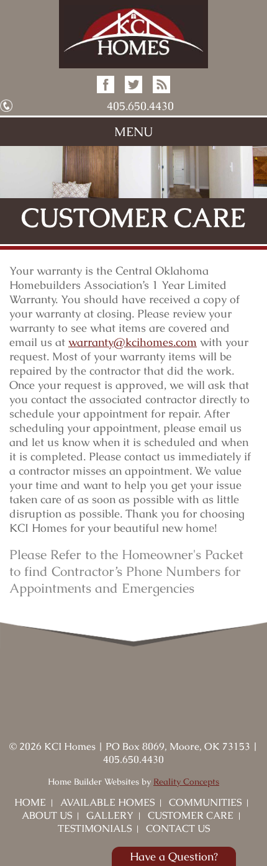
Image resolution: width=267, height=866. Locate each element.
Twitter (133, 84)
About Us (47, 815)
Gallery (110, 815)
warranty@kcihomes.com (132, 342)
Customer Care (190, 815)
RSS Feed (161, 84)
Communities (205, 802)
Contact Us (178, 828)
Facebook (105, 84)
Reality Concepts (186, 781)
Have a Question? (174, 856)
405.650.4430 (140, 106)
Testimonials (95, 828)
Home (30, 802)
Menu (133, 132)
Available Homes (107, 802)
